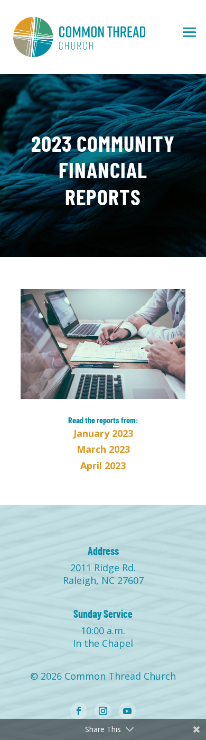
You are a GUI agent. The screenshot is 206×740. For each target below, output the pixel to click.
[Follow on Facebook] (78, 710)
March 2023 (103, 449)
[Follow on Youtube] (127, 710)
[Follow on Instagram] (103, 710)
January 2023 (103, 433)
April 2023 (103, 465)
